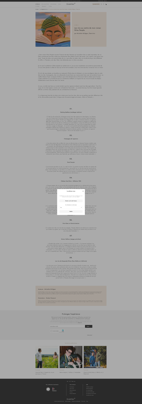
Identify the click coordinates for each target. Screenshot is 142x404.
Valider (71, 211)
